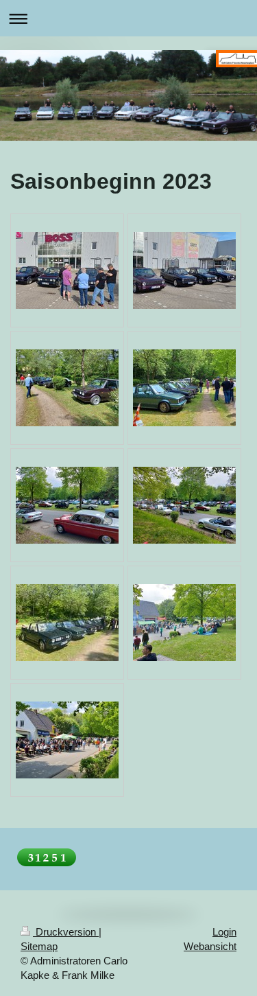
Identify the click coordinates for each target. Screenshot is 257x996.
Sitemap (39, 946)
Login (224, 932)
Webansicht (210, 946)
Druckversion (66, 932)
